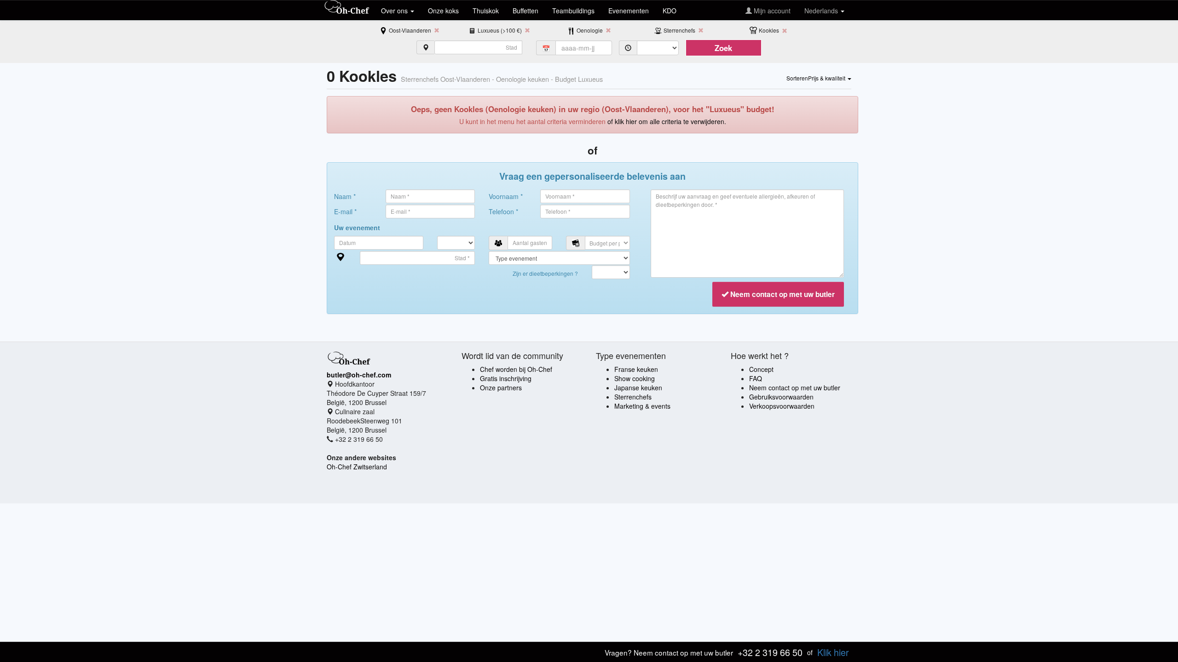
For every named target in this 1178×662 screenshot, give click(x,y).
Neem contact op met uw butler (794, 387)
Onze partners (501, 387)
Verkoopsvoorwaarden (781, 406)
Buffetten (525, 10)
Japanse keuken (638, 387)
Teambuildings (573, 10)
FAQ (755, 378)
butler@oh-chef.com (359, 374)
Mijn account (771, 10)
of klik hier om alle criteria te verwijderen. (666, 121)
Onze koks (443, 10)
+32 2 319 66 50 (770, 652)
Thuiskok (486, 10)
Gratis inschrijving (505, 378)
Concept (761, 369)
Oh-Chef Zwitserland (357, 466)
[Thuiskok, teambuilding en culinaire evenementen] (347, 8)
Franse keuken (636, 369)
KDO (669, 10)
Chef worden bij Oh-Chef (516, 369)
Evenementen (628, 10)
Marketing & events (642, 406)
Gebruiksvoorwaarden (781, 396)
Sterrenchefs (633, 396)
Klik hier (833, 652)
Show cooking (634, 378)
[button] (818, 77)
